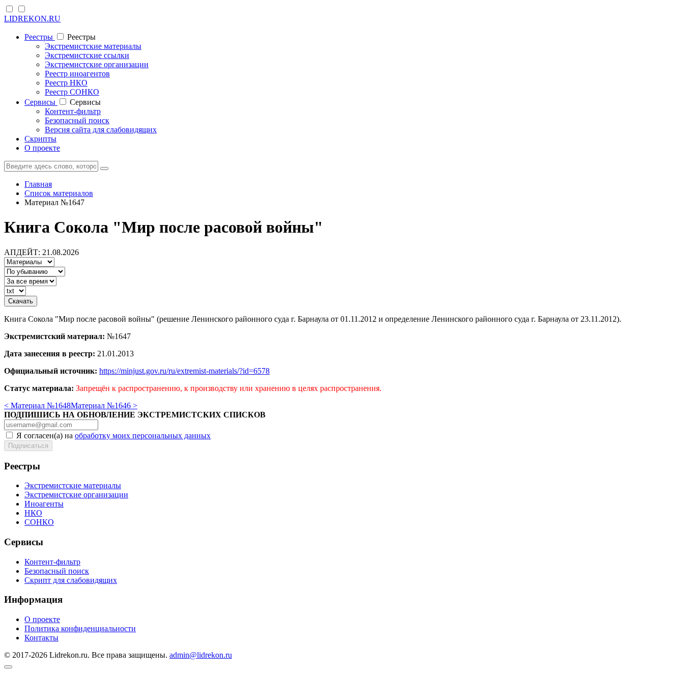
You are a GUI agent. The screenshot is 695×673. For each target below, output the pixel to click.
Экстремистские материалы (93, 46)
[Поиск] (104, 168)
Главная (38, 184)
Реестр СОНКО (72, 92)
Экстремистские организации (97, 64)
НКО (33, 513)
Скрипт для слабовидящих (70, 580)
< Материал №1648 (37, 405)
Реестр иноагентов (77, 73)
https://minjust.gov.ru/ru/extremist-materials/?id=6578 (184, 371)
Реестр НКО (66, 82)
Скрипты (40, 138)
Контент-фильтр (73, 111)
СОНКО (39, 522)
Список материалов (58, 193)
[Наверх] (8, 666)
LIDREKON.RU (32, 18)
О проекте (42, 148)
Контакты (41, 637)
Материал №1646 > (104, 405)
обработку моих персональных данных (143, 435)
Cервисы (40, 102)
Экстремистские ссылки (87, 55)
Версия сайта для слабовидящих (101, 129)
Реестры (39, 37)
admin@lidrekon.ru (200, 655)
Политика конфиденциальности (80, 628)
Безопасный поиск (77, 120)
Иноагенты (44, 503)
